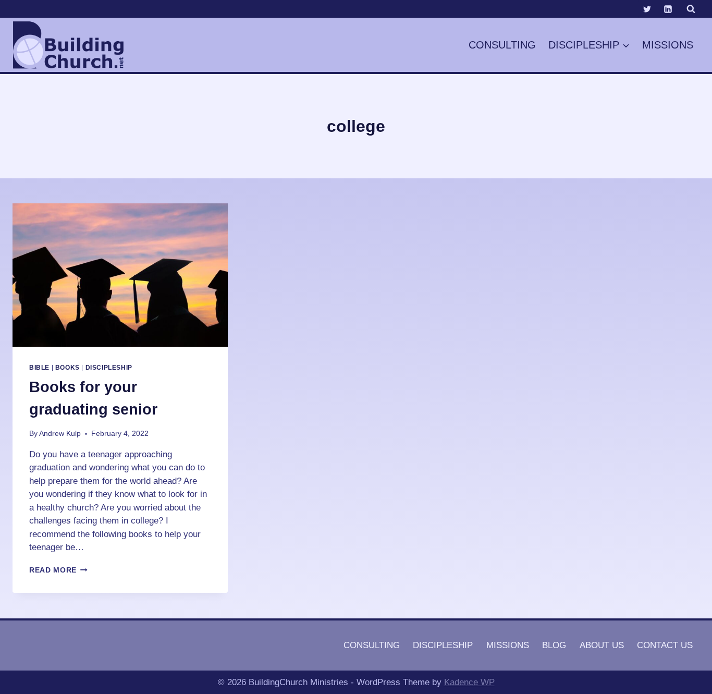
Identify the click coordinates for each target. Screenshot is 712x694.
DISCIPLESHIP (443, 645)
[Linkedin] (668, 9)
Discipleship (108, 367)
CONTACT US (665, 645)
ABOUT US (602, 645)
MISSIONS (667, 45)
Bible (39, 367)
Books (67, 367)
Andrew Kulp (60, 433)
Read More (58, 570)
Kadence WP (469, 682)
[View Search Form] (690, 9)
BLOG (554, 645)
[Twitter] (647, 9)
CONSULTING (502, 45)
